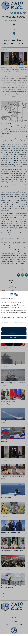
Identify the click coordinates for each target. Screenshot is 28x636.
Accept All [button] (14, 329)
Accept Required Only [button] (14, 333)
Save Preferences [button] (14, 337)
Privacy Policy (14, 341)
